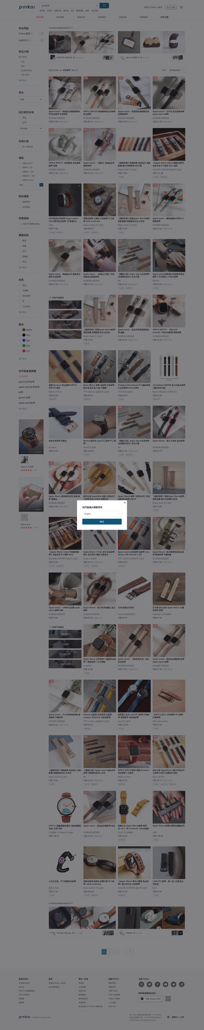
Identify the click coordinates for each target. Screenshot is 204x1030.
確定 (102, 521)
